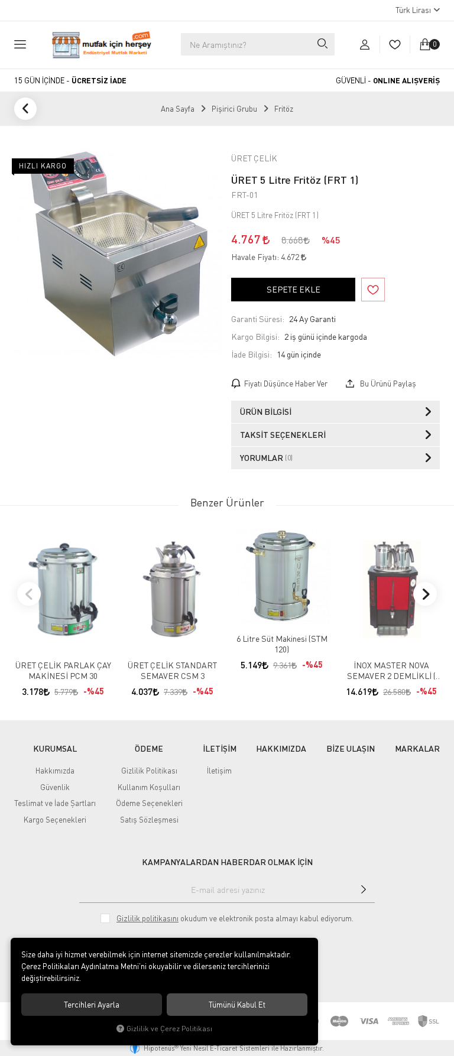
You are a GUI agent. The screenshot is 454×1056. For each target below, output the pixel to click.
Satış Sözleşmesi (149, 819)
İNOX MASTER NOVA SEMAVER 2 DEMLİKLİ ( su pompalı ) (391, 670)
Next (425, 594)
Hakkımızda (54, 770)
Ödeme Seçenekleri (149, 803)
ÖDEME (149, 748)
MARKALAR (417, 748)
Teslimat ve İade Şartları (55, 803)
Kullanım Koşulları (149, 787)
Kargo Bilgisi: (255, 337)
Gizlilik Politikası (149, 770)
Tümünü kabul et (237, 1004)
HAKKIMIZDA (281, 748)
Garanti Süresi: (257, 319)
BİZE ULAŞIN (350, 748)
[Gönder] (363, 889)
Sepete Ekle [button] (293, 289)
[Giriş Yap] (365, 44)
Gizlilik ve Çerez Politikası (169, 1028)
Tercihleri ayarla (91, 1004)
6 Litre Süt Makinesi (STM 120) (281, 643)
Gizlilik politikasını (147, 918)
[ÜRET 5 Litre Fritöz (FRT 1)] (118, 254)
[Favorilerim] (395, 44)
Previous (29, 594)
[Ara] (322, 44)
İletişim (219, 770)
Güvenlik (55, 787)
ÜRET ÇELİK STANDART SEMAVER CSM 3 (172, 670)
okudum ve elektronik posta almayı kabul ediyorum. (235, 918)
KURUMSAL (55, 748)
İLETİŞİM (219, 748)
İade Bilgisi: (251, 354)
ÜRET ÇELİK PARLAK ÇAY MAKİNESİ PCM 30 (63, 670)
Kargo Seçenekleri (55, 819)
